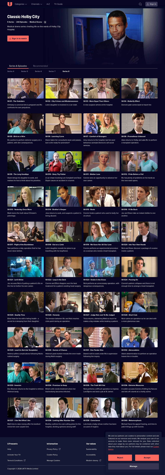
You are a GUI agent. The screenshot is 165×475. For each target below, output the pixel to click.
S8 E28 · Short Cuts (129, 315)
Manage (133, 466)
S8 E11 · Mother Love (91, 174)
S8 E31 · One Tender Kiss (93, 350)
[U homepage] (9, 4)
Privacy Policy (52, 449)
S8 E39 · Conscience (91, 420)
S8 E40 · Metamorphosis (131, 420)
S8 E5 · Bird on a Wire (16, 136)
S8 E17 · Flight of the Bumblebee (20, 244)
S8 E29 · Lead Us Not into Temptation (22, 350)
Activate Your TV (14, 454)
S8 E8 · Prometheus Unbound (133, 136)
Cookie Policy (52, 454)
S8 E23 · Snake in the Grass (94, 279)
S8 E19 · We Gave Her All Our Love (97, 244)
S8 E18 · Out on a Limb (54, 244)
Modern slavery (92, 460)
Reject (120, 457)
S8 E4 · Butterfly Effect (130, 101)
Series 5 (24, 71)
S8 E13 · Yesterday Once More (19, 209)
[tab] (40, 66)
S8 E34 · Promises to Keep (56, 385)
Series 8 (66, 71)
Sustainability (91, 449)
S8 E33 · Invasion (14, 385)
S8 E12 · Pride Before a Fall (132, 174)
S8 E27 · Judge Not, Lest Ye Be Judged (99, 315)
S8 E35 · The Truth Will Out (94, 385)
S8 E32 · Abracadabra (130, 350)
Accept (147, 457)
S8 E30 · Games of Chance (56, 350)
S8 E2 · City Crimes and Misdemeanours (61, 101)
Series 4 (10, 71)
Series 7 (52, 71)
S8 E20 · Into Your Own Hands (133, 244)
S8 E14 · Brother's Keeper (55, 209)
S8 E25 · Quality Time (16, 315)
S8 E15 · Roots (89, 209)
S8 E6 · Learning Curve (54, 136)
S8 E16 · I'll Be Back (129, 209)
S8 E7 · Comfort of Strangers (95, 136)
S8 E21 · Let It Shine (15, 279)
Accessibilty (91, 454)
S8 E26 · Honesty (52, 315)
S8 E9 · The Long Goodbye (18, 174)
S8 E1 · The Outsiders (16, 101)
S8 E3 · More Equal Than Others (96, 101)
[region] (134, 452)
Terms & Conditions (15, 460)
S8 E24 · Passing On (129, 279)
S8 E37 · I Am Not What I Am (18, 420)
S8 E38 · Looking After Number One (59, 420)
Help (9, 449)
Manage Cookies (53, 460)
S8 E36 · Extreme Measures (132, 385)
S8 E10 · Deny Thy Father (55, 174)
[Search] (140, 4)
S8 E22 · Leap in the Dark (55, 279)
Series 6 (38, 71)
